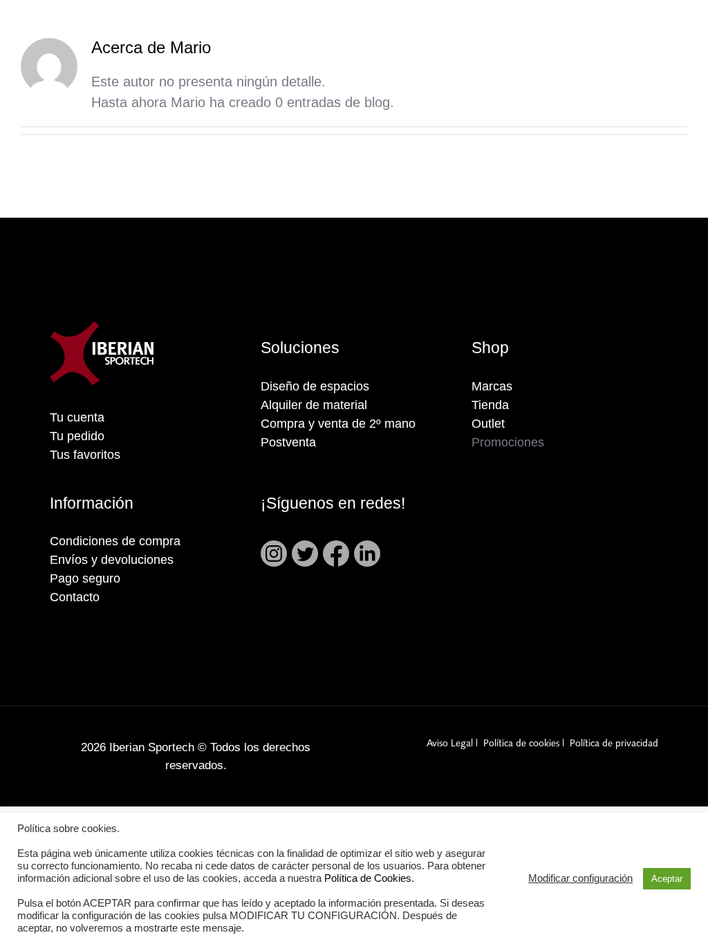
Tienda (490, 405)
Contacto (75, 597)
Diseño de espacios (315, 386)
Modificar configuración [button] (580, 878)
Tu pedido (77, 436)
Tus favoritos (85, 455)
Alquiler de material (314, 405)
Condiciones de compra (115, 541)
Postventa (288, 442)
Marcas (492, 386)
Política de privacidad (614, 744)
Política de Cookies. (369, 878)
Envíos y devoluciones (112, 560)
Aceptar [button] (666, 879)
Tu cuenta (77, 417)
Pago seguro (85, 578)
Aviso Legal (450, 744)
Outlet (488, 424)
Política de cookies (521, 744)
